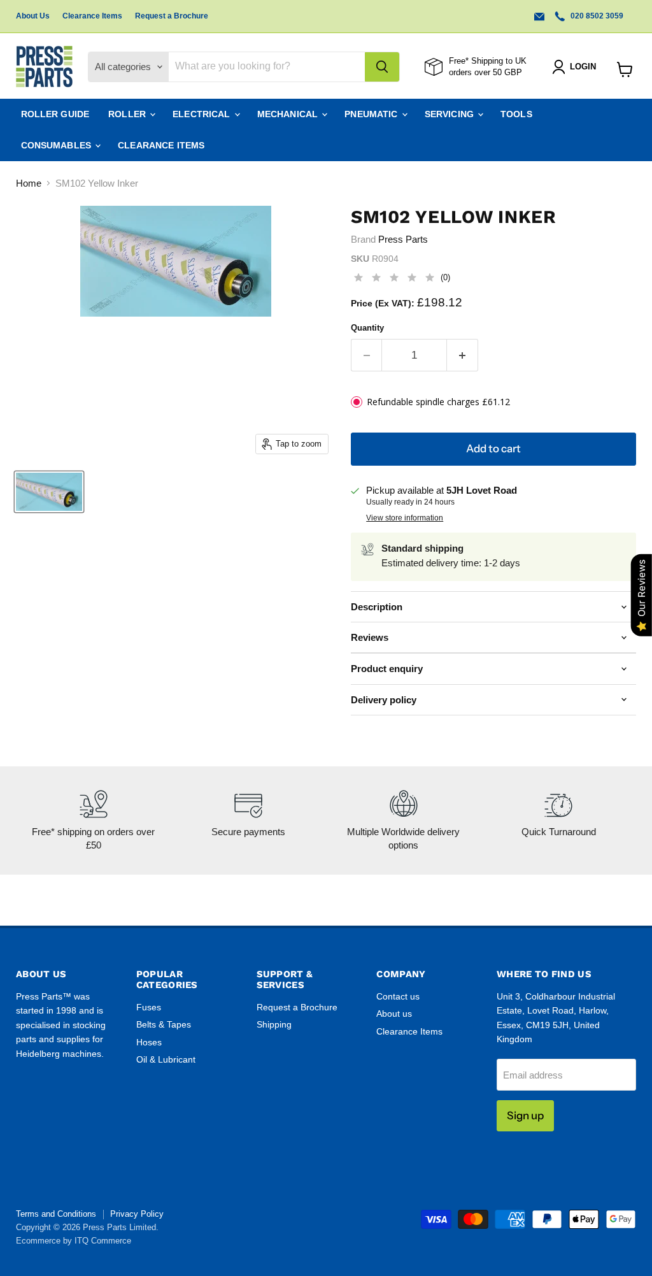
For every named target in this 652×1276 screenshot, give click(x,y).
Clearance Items (92, 15)
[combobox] (267, 67)
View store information (404, 517)
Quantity (367, 328)
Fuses (148, 1007)
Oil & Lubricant (165, 1059)
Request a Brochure (171, 15)
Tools (516, 114)
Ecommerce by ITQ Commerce (73, 1240)
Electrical (203, 114)
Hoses (149, 1042)
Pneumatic (372, 114)
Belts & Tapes (163, 1024)
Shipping (274, 1024)
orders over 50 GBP (485, 72)
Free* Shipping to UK (488, 61)
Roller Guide (55, 114)
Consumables (57, 145)
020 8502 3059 (596, 15)
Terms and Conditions (56, 1214)
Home (28, 183)
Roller (128, 114)
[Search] (382, 67)
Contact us (398, 996)
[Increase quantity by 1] (462, 355)
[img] (394, 279)
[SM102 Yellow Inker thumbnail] (49, 491)
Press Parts (403, 239)
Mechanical (289, 114)
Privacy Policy (137, 1214)
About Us (33, 15)
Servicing (450, 114)
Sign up (525, 1115)
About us (394, 1013)
